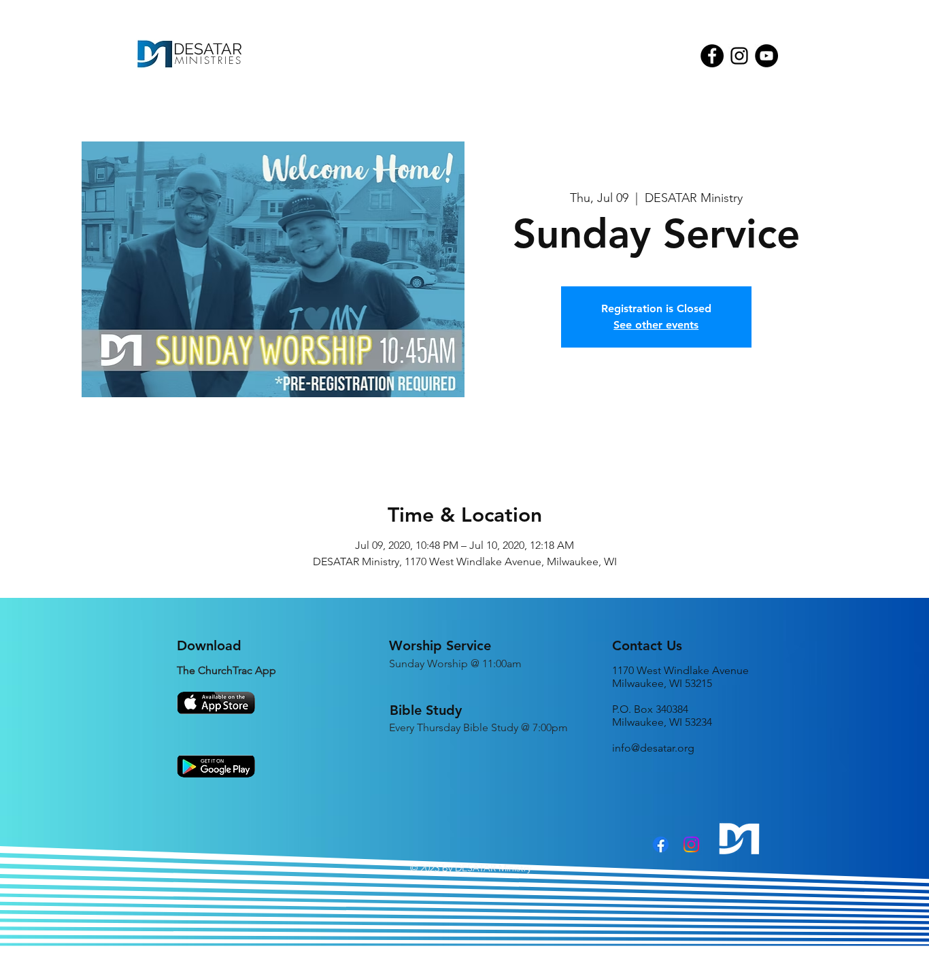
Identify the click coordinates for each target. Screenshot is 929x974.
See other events (655, 324)
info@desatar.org (653, 747)
